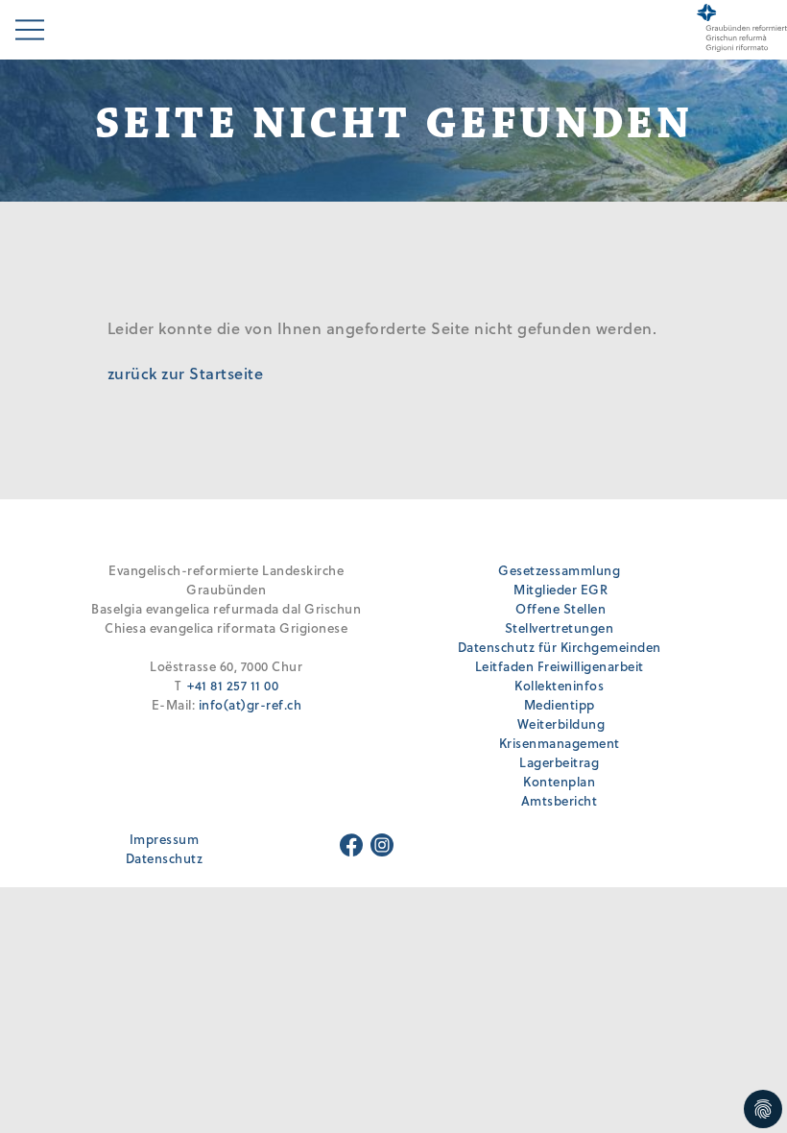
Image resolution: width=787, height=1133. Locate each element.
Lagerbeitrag (559, 762)
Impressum (165, 839)
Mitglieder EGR (560, 589)
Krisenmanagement (559, 743)
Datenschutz (164, 858)
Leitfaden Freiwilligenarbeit (559, 666)
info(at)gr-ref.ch (250, 704)
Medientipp (559, 704)
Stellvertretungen (559, 627)
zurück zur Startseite (185, 373)
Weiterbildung (561, 723)
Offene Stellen (560, 608)
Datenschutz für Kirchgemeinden (559, 647)
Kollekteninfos (559, 685)
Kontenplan (559, 781)
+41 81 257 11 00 (232, 685)
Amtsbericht (559, 800)
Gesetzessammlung (559, 570)
